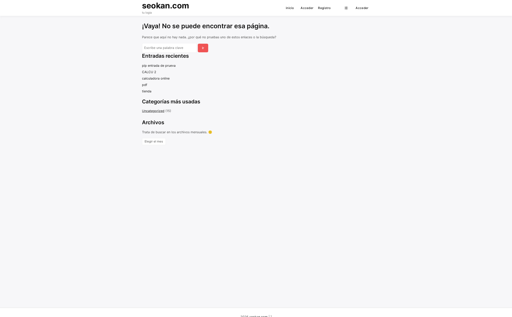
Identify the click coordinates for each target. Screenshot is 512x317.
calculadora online (156, 78)
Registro (324, 8)
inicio (290, 8)
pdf (144, 85)
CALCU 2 (149, 72)
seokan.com (165, 5)
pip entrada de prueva (159, 66)
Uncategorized (153, 111)
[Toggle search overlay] (338, 8)
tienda (146, 91)
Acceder (307, 8)
